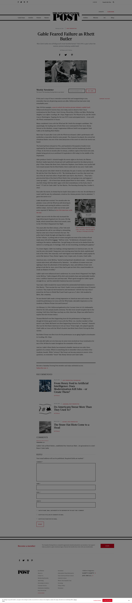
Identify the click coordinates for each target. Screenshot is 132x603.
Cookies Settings (97, 600)
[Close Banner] (128, 600)
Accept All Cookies (107, 600)
